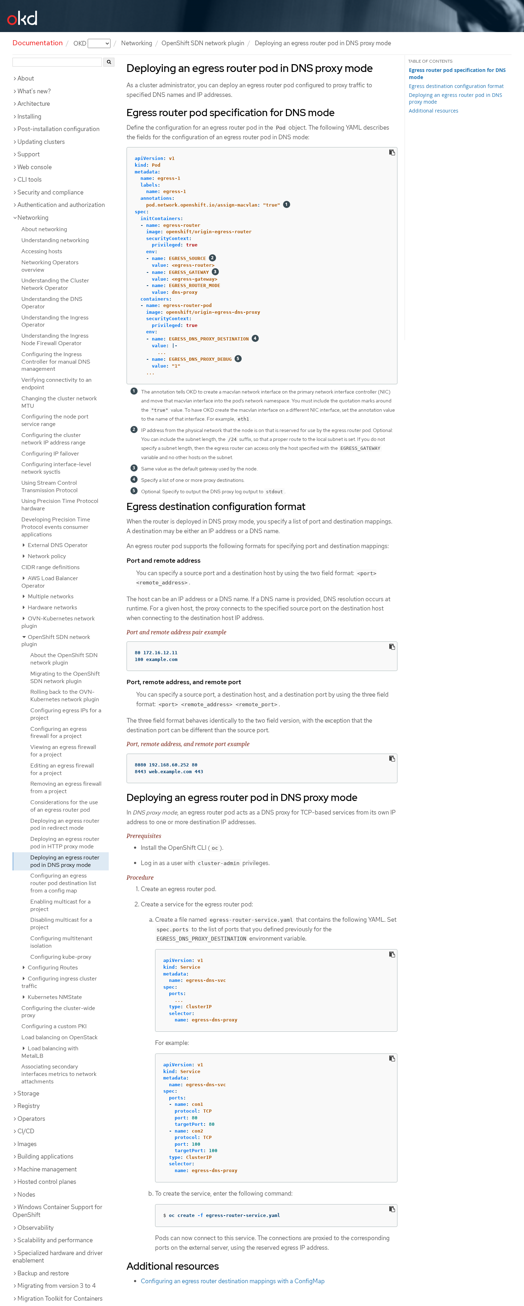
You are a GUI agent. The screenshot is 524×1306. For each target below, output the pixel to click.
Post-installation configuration (58, 129)
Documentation (37, 42)
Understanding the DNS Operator (51, 302)
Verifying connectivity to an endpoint (56, 383)
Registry (28, 1106)
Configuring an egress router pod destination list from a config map (63, 883)
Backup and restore (43, 1273)
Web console (34, 167)
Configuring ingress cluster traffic (59, 982)
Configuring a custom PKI (54, 1026)
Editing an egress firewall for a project (62, 769)
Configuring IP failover (50, 453)
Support (28, 154)
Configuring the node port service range (54, 420)
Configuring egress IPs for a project (65, 714)
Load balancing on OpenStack (59, 1037)
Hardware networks (51, 607)
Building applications (45, 1156)
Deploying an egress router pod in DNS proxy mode (64, 861)
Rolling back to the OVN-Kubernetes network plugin (64, 695)
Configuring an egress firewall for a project (58, 732)
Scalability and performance (55, 1240)
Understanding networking (55, 240)
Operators (31, 1119)
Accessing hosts (41, 251)
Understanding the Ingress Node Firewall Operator (54, 339)
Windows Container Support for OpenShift (57, 1211)
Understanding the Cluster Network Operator (55, 284)
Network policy (46, 556)
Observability (35, 1228)
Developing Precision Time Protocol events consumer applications (55, 527)
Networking (136, 43)
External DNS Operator (57, 545)
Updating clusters (41, 142)
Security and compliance (50, 192)
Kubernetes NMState (54, 997)
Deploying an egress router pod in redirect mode (64, 824)
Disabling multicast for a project (61, 923)
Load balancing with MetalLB (49, 1052)
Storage (28, 1093)
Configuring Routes (52, 967)
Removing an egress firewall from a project (66, 787)
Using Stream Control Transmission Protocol (49, 486)
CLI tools (29, 179)
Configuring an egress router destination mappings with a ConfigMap (233, 1281)
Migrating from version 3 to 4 (56, 1286)
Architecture (33, 104)
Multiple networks (49, 596)
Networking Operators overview (49, 266)
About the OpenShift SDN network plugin (64, 658)
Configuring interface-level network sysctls (56, 468)
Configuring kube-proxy (60, 957)
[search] (108, 62)
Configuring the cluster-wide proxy (58, 1011)
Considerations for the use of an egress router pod (64, 805)
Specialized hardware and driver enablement (57, 1257)
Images (27, 1144)
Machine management (47, 1169)
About (25, 78)
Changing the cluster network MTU (59, 402)
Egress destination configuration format (456, 86)
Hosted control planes (46, 1182)
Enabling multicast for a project (60, 905)
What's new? (34, 91)
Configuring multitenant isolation (61, 942)
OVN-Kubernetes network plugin (58, 622)
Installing (29, 116)
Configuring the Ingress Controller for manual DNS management (55, 361)
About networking (44, 229)
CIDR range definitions (50, 567)
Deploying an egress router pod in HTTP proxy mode (64, 842)
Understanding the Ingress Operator (54, 321)
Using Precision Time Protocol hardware (59, 504)
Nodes (26, 1194)
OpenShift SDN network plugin (202, 43)
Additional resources (433, 110)
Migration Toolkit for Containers (60, 1298)
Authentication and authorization (61, 205)
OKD (80, 43)
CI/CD (25, 1131)
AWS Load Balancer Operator (49, 581)
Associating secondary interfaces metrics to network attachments (59, 1074)
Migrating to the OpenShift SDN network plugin (65, 677)
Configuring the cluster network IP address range (53, 438)
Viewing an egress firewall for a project (63, 750)
